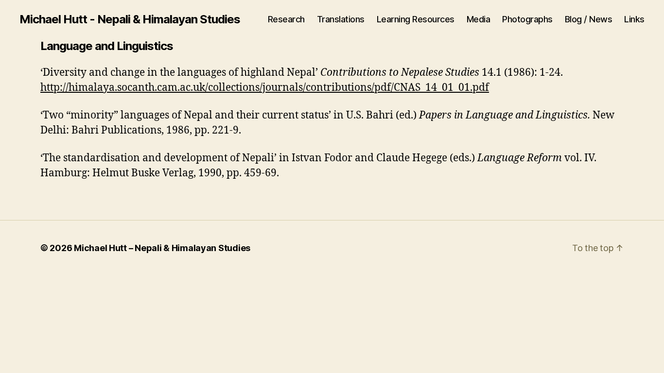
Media (478, 19)
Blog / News (588, 19)
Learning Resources (415, 19)
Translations (341, 19)
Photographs (527, 19)
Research (286, 19)
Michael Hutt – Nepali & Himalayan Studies (162, 248)
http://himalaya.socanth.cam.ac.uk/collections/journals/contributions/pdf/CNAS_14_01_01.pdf (264, 87)
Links (634, 19)
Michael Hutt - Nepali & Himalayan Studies (129, 19)
